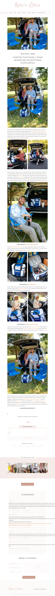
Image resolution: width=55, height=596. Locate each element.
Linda (10, 542)
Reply (28, 510)
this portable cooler (22, 288)
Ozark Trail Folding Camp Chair (31, 244)
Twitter (34, 446)
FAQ (37, 589)
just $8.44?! (27, 250)
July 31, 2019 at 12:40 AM (14, 527)
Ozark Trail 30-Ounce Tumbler (32, 324)
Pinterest (28, 446)
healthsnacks (12, 514)
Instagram (20, 446)
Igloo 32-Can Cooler (32, 284)
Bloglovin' (40, 446)
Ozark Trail (21, 177)
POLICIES (40, 589)
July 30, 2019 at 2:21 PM (14, 510)
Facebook (14, 446)
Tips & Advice (25, 53)
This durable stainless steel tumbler (30, 328)
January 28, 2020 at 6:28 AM (15, 548)
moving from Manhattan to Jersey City (38, 131)
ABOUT (35, 589)
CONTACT (44, 589)
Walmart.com (18, 404)
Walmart (20, 175)
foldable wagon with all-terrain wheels (31, 399)
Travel (33, 53)
